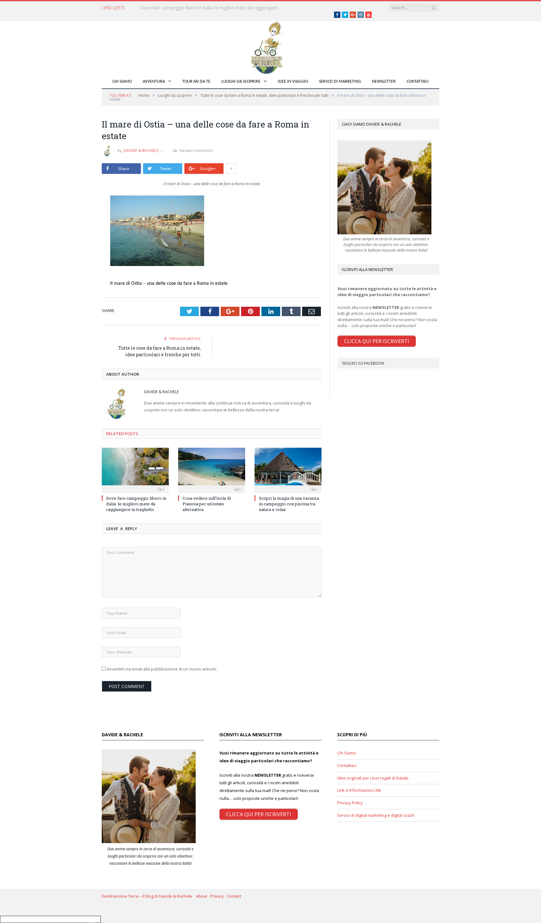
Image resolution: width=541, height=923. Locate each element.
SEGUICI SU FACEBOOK (363, 363)
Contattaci (418, 81)
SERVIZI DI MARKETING (340, 81)
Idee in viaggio (293, 81)
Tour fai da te (196, 81)
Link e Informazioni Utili (359, 790)
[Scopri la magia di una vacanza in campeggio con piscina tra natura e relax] (288, 470)
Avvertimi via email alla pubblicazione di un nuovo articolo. (162, 669)
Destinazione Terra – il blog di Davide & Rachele (149, 896)
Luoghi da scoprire (240, 81)
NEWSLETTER (384, 81)
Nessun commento (196, 150)
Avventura (154, 81)
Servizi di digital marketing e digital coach (376, 815)
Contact (234, 896)
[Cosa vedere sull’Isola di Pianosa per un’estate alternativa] (211, 470)
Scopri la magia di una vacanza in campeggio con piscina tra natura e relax (289, 503)
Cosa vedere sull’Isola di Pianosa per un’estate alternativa (198, 8)
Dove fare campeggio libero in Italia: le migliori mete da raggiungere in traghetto (136, 503)
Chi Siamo (122, 81)
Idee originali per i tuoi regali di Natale (373, 778)
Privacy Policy (350, 803)
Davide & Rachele (141, 150)
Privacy (218, 896)
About (203, 896)
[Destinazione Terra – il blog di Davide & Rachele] (270, 47)
